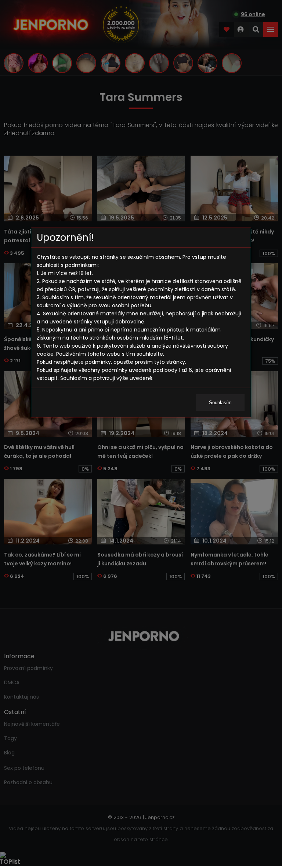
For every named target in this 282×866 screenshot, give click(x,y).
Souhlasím (220, 402)
